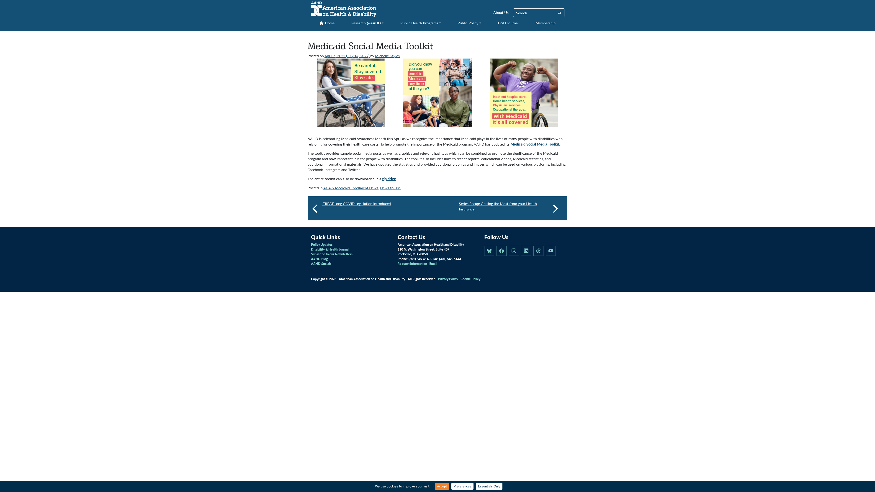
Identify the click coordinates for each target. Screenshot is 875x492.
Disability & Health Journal (330, 249)
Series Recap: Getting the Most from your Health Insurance (498, 206)
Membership (545, 23)
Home (329, 23)
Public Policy (468, 23)
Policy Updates (321, 244)
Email (433, 263)
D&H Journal (508, 23)
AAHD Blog (319, 258)
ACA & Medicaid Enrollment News (350, 187)
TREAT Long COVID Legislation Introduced (356, 203)
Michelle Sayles (387, 55)
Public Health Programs (419, 23)
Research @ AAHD (366, 23)
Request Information (412, 263)
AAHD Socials (321, 263)
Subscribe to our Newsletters (332, 254)
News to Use (390, 187)
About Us (501, 12)
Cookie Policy (470, 279)
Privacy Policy (448, 279)
